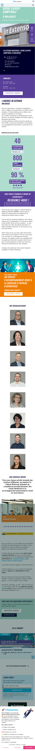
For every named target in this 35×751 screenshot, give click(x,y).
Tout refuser (6, 747)
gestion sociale (24, 558)
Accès (32, 30)
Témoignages (16, 169)
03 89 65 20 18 (11, 57)
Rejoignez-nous (16, 152)
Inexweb (4, 588)
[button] (3, 526)
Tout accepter (29, 747)
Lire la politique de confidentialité (9, 742)
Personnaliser (17, 747)
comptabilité (15, 558)
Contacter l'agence (13, 93)
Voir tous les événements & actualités (16, 666)
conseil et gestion (17, 560)
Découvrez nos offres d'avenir (17, 204)
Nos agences (18, 1)
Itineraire (32, 41)
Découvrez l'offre (13, 294)
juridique (9, 560)
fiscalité (4, 560)
